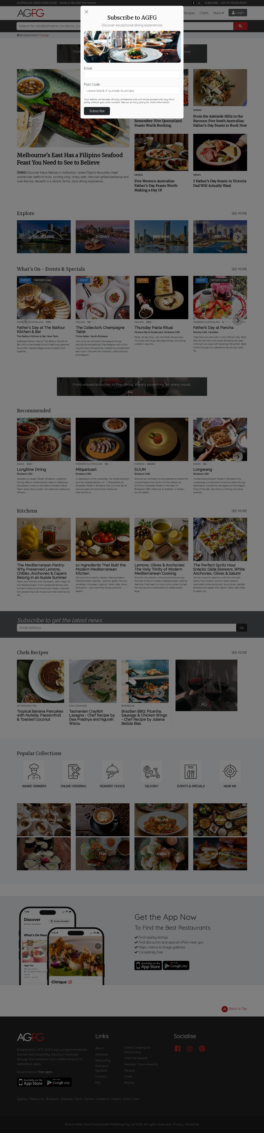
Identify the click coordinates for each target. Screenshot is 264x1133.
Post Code (92, 84)
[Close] (86, 11)
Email (88, 68)
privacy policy (138, 102)
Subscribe (97, 111)
